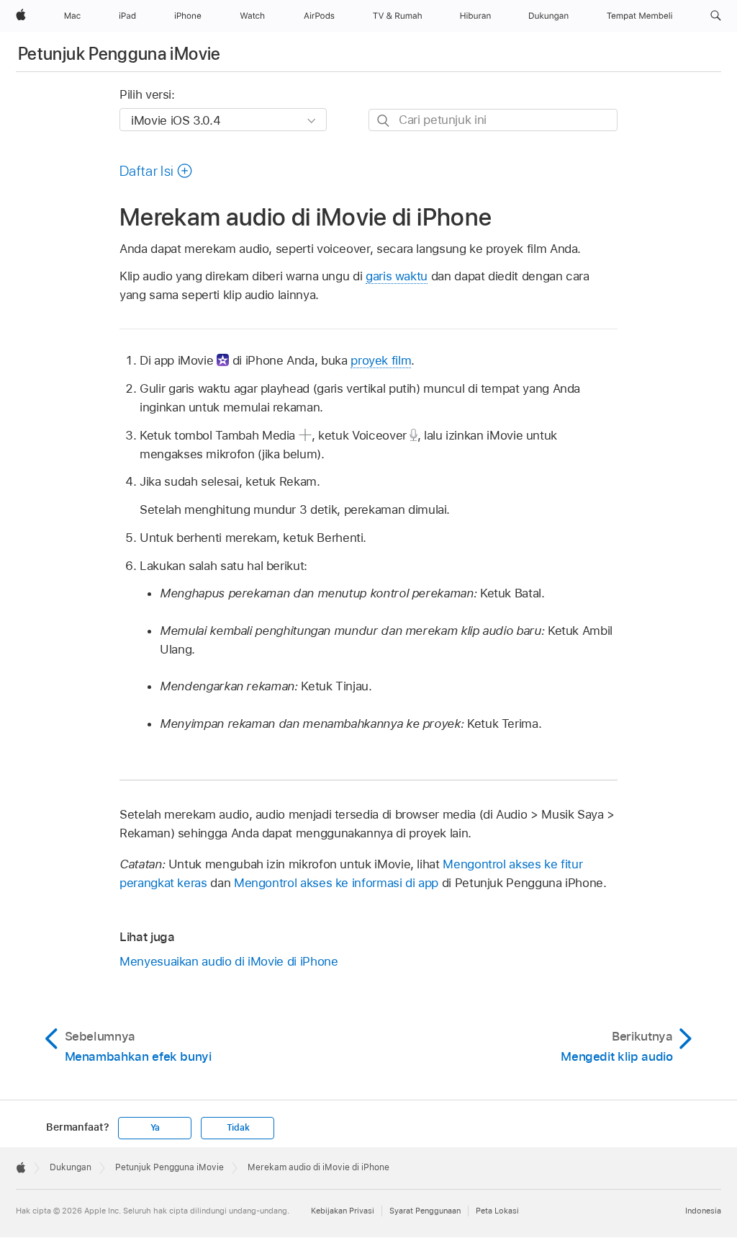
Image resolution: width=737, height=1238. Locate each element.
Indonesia (703, 1211)
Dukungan (70, 1167)
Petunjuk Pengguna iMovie (119, 53)
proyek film (381, 360)
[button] (716, 16)
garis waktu (397, 276)
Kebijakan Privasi (342, 1211)
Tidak (238, 1128)
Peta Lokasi (497, 1211)
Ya (155, 1128)
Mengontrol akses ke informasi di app (336, 883)
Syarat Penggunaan (425, 1211)
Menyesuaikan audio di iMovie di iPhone (228, 961)
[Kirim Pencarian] (384, 120)
